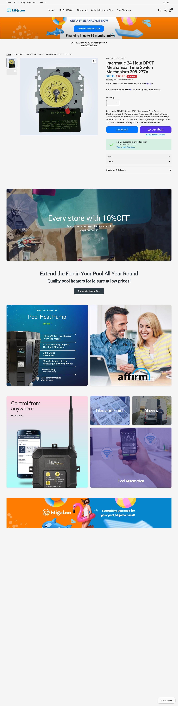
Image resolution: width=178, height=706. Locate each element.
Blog (23, 2)
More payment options (155, 135)
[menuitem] (10, 2)
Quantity (110, 97)
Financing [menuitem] (82, 10)
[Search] (159, 10)
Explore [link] (46, 324)
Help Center (31, 2)
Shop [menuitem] (51, 10)
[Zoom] (94, 61)
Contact (42, 2)
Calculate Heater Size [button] (89, 28)
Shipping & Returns (116, 170)
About (16, 2)
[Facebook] (164, 2)
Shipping (109, 80)
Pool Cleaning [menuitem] (124, 10)
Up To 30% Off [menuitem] (66, 10)
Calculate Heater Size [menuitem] (102, 10)
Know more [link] (16, 415)
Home (9, 2)
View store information (125, 147)
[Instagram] (168, 2)
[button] (138, 156)
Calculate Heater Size (89, 291)
